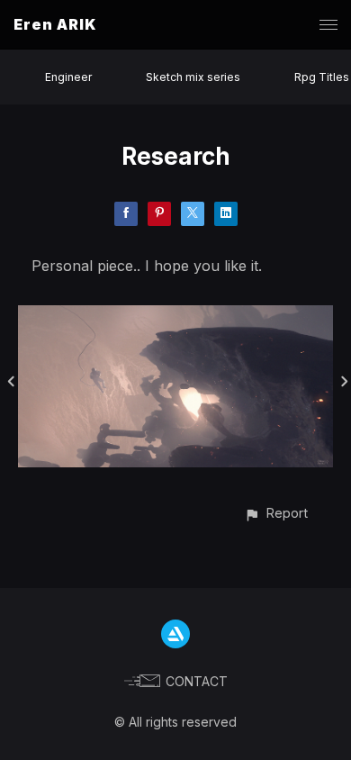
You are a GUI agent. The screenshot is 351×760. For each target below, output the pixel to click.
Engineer (68, 77)
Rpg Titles (321, 77)
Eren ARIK (55, 24)
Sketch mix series (193, 77)
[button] (276, 512)
